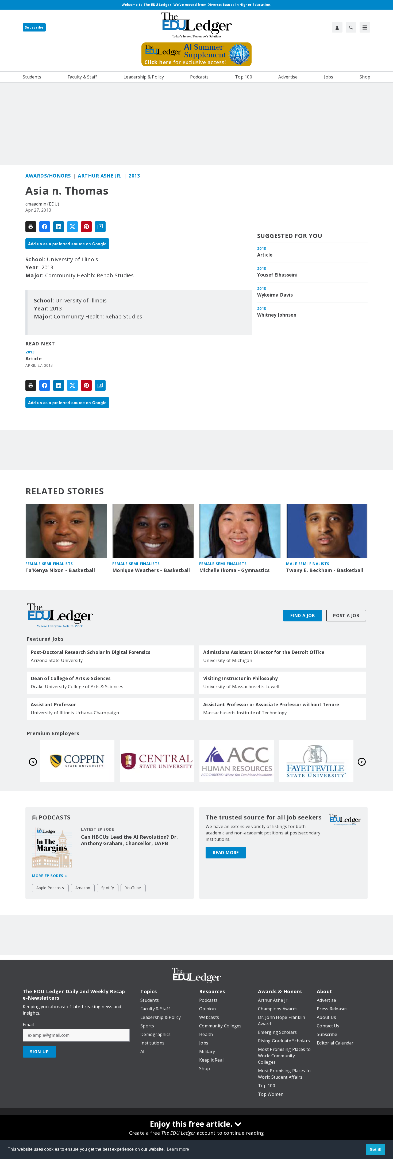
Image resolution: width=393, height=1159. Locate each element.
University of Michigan (227, 660)
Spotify (107, 887)
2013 (134, 175)
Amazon (82, 887)
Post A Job (346, 615)
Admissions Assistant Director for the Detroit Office (263, 652)
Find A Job (302, 615)
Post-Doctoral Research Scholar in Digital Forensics (90, 652)
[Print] (30, 226)
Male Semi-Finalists (307, 563)
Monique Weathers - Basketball (151, 570)
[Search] (351, 27)
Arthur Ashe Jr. (100, 175)
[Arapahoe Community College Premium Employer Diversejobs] (77, 761)
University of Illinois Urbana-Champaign (75, 712)
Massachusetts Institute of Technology (245, 712)
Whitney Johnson (277, 315)
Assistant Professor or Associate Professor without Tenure (271, 705)
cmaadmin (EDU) (42, 204)
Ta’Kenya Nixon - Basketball (60, 570)
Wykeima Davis (275, 295)
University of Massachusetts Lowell (241, 686)
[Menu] (365, 27)
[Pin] (86, 226)
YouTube (133, 887)
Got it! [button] (376, 1149)
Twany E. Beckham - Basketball (324, 570)
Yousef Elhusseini (277, 275)
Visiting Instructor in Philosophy (240, 678)
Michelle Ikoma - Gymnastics (234, 570)
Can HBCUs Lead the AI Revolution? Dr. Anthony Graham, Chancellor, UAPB (129, 840)
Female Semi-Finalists (49, 563)
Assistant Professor (53, 705)
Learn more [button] (178, 1149)
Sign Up (39, 1052)
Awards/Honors (48, 175)
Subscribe (34, 27)
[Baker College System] (316, 761)
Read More (226, 853)
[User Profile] (337, 27)
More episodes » (49, 875)
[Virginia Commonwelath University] (236, 761)
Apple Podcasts (50, 887)
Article (33, 359)
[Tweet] (72, 226)
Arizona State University (57, 660)
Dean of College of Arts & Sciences (71, 678)
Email (28, 1024)
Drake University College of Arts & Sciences (77, 686)
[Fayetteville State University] (157, 761)
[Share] (44, 226)
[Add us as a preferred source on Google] (100, 226)
